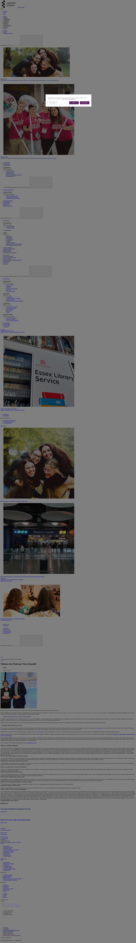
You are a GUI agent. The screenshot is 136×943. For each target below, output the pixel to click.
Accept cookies (84, 102)
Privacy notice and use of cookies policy (68, 98)
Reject (74, 102)
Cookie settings (52, 102)
